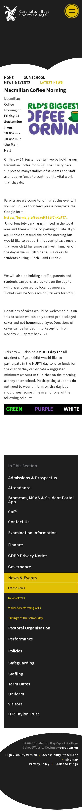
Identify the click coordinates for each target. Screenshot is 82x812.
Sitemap (71, 759)
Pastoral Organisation (29, 628)
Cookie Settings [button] (66, 764)
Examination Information (32, 533)
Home (9, 77)
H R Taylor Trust (23, 714)
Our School (34, 77)
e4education (68, 747)
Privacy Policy (39, 764)
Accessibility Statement (60, 755)
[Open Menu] (72, 11)
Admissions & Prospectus (32, 478)
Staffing (15, 674)
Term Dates (19, 684)
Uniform (16, 694)
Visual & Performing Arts (24, 608)
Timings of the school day (25, 618)
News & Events (17, 82)
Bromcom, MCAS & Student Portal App (41, 500)
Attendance (19, 488)
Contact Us (18, 522)
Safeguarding (21, 663)
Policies (15, 651)
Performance (20, 639)
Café (12, 512)
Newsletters (16, 598)
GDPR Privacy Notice (27, 556)
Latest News (51, 82)
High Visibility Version (21, 755)
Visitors (15, 704)
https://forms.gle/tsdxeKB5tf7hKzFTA (35, 217)
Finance (15, 545)
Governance (19, 567)
